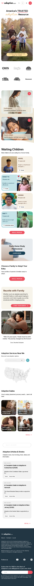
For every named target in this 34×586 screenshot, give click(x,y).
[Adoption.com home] (8, 3)
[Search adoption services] (27, 360)
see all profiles (17, 278)
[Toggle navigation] (30, 3)
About (3, 538)
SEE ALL (28, 435)
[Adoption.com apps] (22, 3)
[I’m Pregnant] (29, 93)
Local (14, 538)
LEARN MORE (17, 253)
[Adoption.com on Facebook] (24, 559)
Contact (8, 538)
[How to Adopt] (29, 120)
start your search (20, 305)
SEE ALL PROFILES (17, 232)
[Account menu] (26, 3)
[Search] (19, 3)
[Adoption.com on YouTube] (17, 559)
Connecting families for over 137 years (17, 54)
